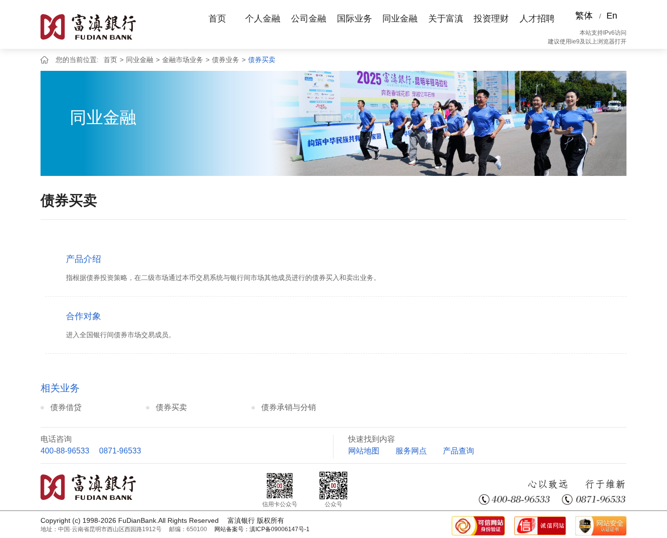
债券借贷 (66, 407)
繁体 (584, 16)
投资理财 (491, 18)
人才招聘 (537, 18)
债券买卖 (261, 60)
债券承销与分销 (288, 407)
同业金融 (399, 18)
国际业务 (354, 18)
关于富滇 (445, 18)
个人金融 (262, 18)
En (611, 16)
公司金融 (308, 18)
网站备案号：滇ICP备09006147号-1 (262, 529)
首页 (217, 18)
